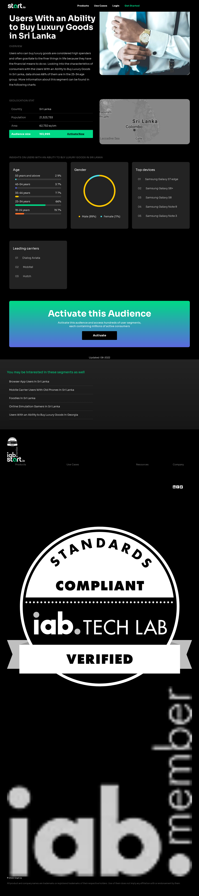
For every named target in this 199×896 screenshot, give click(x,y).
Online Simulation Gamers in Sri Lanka (34, 406)
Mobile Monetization (79, 487)
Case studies (141, 470)
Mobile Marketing (77, 482)
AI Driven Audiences (27, 482)
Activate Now (75, 133)
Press (176, 482)
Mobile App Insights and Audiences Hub (90, 476)
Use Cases (100, 5)
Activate (99, 335)
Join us (177, 476)
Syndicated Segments (28, 487)
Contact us (140, 493)
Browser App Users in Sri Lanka (29, 381)
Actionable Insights (26, 505)
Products (83, 5)
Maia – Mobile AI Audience (30, 470)
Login (115, 5)
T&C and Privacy (143, 487)
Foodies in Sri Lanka (22, 398)
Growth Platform (25, 493)
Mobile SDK (22, 499)
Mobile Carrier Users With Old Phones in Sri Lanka (41, 389)
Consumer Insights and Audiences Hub (90, 470)
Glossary (139, 482)
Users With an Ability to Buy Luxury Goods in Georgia (43, 414)
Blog (136, 476)
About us (178, 470)
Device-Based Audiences (30, 476)
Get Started (132, 5)
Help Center (141, 499)
